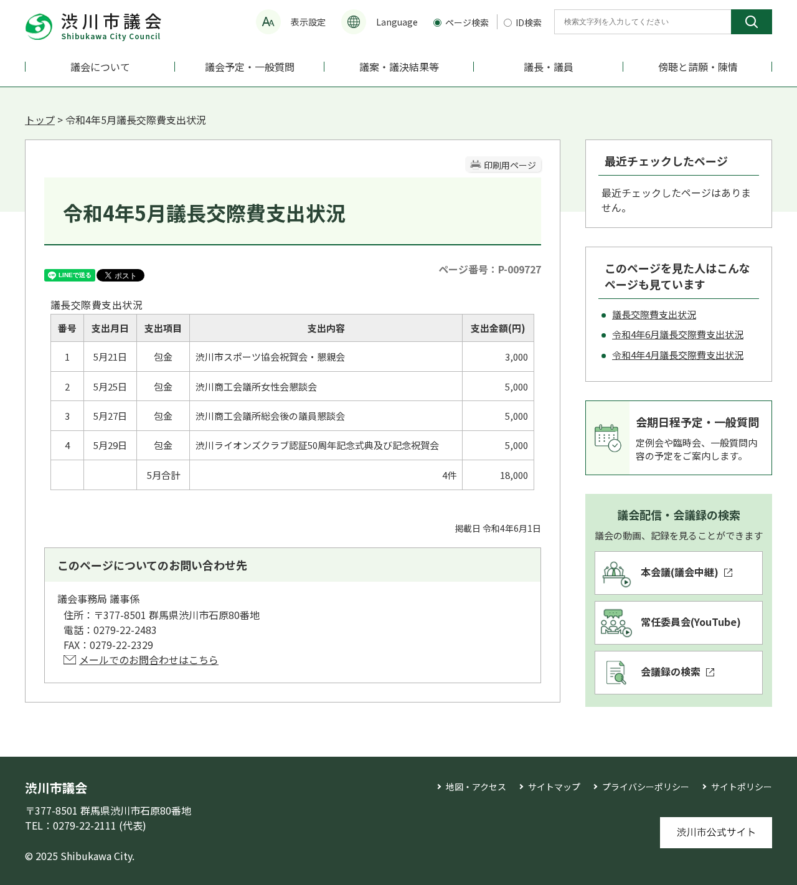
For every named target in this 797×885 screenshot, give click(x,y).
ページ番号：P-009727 (489, 269)
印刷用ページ (510, 165)
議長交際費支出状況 (654, 314)
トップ (40, 119)
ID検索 (529, 22)
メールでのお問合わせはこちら (149, 659)
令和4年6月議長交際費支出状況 (677, 334)
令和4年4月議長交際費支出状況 (677, 354)
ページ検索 (468, 22)
